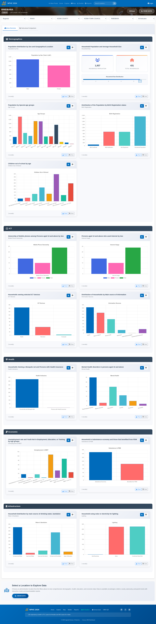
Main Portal (54, 3)
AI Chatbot (86, 609)
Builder (81, 3)
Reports (89, 3)
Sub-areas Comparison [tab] (28, 28)
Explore (67, 3)
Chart (65, 96)
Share (133, 11)
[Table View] (72, 47)
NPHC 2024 (12, 3)
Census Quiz (97, 609)
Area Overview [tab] (11, 28)
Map (74, 3)
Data (72, 96)
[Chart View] (68, 47)
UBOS (105, 609)
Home (61, 3)
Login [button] (151, 3)
